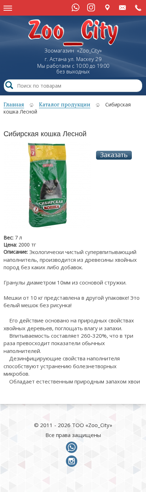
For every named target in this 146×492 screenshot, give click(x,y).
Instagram (91, 7)
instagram (73, 461)
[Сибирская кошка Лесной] (47, 187)
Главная (14, 104)
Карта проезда (107, 7)
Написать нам (123, 7)
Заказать (114, 155)
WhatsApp (75, 7)
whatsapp (73, 448)
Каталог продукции (64, 104)
